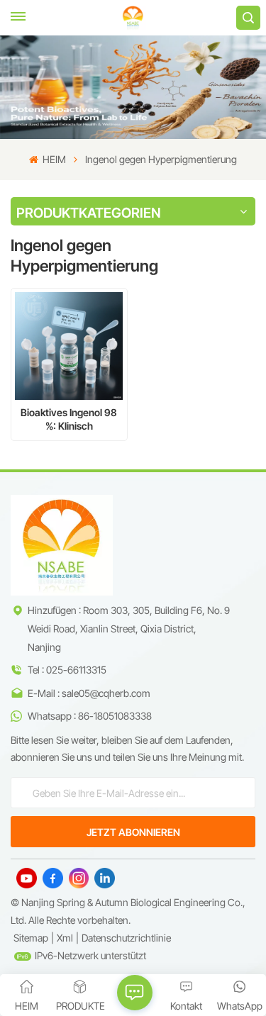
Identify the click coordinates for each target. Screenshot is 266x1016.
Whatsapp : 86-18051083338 (90, 716)
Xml (65, 938)
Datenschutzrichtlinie (126, 938)
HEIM (53, 159)
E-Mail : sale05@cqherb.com (89, 693)
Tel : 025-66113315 (67, 670)
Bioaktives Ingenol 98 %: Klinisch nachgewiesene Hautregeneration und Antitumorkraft (68, 419)
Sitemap (30, 938)
